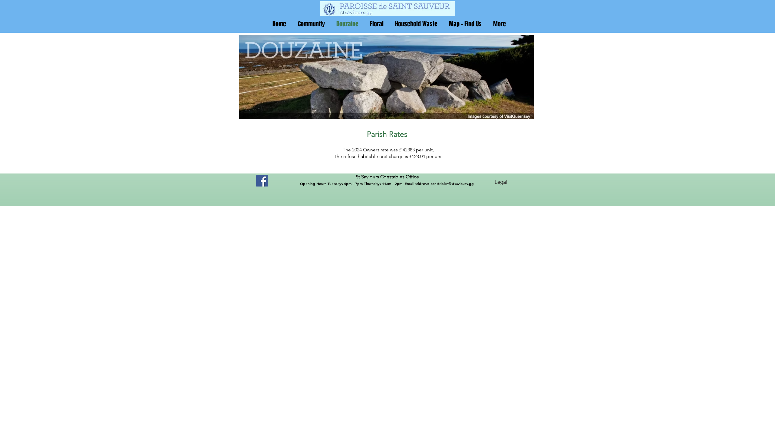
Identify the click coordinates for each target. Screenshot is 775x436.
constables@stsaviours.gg (452, 183)
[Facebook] (262, 181)
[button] (311, 23)
